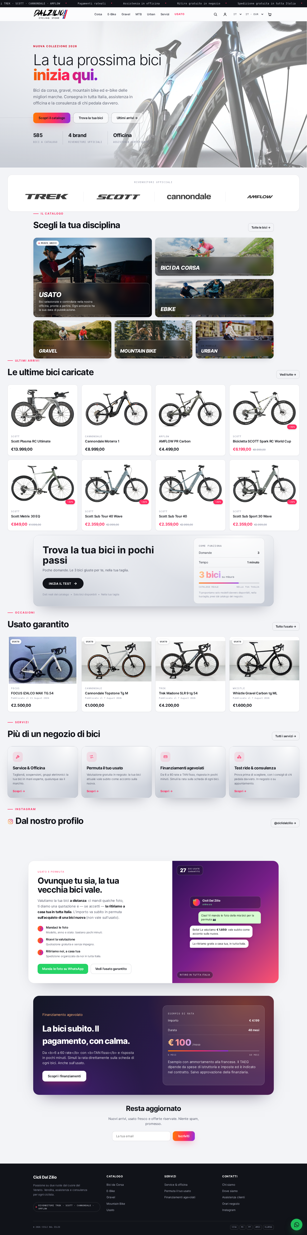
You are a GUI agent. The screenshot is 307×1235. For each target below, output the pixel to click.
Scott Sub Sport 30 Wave (252, 516)
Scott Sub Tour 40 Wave (103, 516)
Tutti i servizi (284, 736)
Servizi (165, 14)
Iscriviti (183, 1136)
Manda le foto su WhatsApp (63, 969)
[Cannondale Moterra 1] (116, 408)
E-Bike (112, 14)
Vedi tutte (286, 374)
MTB (139, 14)
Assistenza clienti (233, 1197)
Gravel (126, 14)
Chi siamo (228, 1184)
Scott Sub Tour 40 (173, 516)
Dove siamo (230, 1191)
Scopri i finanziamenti (64, 1076)
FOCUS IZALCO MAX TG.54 (32, 693)
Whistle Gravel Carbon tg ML (255, 693)
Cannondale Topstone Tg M (106, 693)
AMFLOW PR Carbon (175, 441)
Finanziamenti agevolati (179, 1197)
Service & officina (176, 1184)
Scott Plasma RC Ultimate (30, 441)
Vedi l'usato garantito (111, 969)
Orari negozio (231, 1203)
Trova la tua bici (91, 118)
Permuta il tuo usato (177, 1191)
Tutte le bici (259, 227)
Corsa (98, 14)
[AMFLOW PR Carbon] (190, 408)
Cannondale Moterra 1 (102, 441)
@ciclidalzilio (283, 823)
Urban (151, 14)
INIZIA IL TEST (63, 583)
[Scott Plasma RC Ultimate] (42, 408)
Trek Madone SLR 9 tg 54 (178, 693)
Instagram (228, 1210)
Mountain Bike (116, 1203)
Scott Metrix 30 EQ (25, 516)
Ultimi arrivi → (127, 118)
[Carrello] (269, 14)
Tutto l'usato (284, 626)
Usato (179, 14)
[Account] (225, 14)
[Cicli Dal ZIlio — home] (50, 14)
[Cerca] (215, 14)
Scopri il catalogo (52, 118)
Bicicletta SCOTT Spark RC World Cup (262, 441)
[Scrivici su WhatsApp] (296, 1224)
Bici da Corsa (115, 1184)
